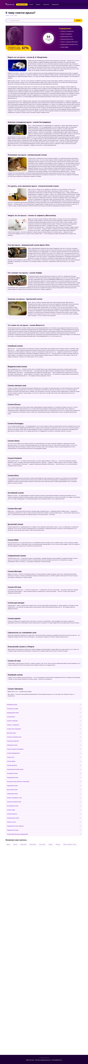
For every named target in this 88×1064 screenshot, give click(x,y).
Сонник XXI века (14, 587)
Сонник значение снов (17, 385)
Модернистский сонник (17, 366)
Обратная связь (30, 1060)
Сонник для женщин (16, 603)
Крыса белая (33, 844)
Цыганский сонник (15, 524)
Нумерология (55, 4)
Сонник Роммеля (15, 458)
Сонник (31, 4)
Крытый (15, 844)
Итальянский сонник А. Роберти (21, 646)
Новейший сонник (15, 675)
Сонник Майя (13, 540)
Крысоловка (23, 844)
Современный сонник (17, 556)
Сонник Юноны (14, 404)
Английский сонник (16, 493)
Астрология (46, 4)
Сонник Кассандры (15, 423)
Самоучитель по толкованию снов (22, 632)
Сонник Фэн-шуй (14, 508)
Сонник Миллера (15, 571)
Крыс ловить (42, 844)
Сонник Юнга (13, 475)
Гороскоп (38, 4)
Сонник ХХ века (14, 661)
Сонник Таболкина (15, 689)
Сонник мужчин (14, 618)
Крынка (50, 844)
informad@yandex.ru (57, 1060)
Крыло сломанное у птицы (69, 844)
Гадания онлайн (21, 4)
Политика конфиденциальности (43, 1060)
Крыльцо (58, 844)
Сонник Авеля (13, 441)
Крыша (8, 844)
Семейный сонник (15, 346)
